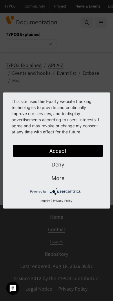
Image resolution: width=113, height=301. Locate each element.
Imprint (45, 200)
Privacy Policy (62, 200)
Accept (58, 151)
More (58, 178)
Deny (58, 165)
